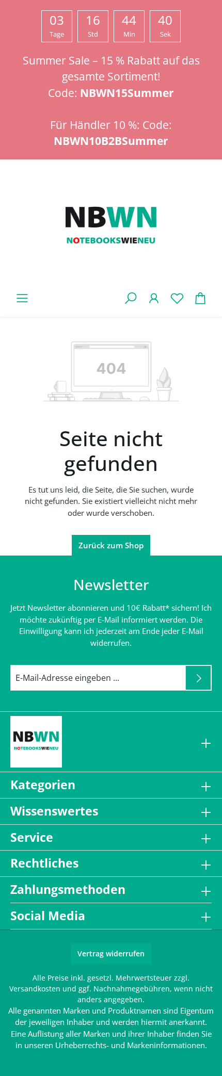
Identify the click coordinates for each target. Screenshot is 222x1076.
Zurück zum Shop (111, 545)
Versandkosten (34, 988)
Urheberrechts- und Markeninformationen (130, 1045)
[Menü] (22, 297)
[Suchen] (130, 297)
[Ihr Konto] (153, 297)
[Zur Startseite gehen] (111, 227)
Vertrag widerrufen (111, 953)
